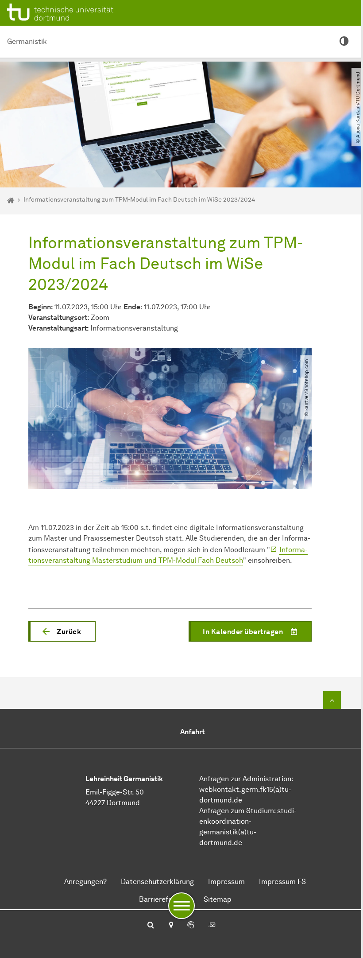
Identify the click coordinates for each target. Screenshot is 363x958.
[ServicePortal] (190, 925)
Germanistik (27, 41)
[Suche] (150, 925)
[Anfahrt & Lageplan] (170, 925)
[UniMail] (212, 925)
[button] (62, 631)
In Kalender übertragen (243, 631)
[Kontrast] (344, 42)
